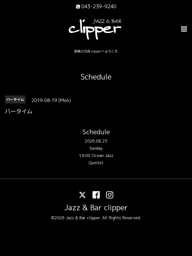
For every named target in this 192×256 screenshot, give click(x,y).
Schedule (96, 77)
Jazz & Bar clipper (96, 207)
